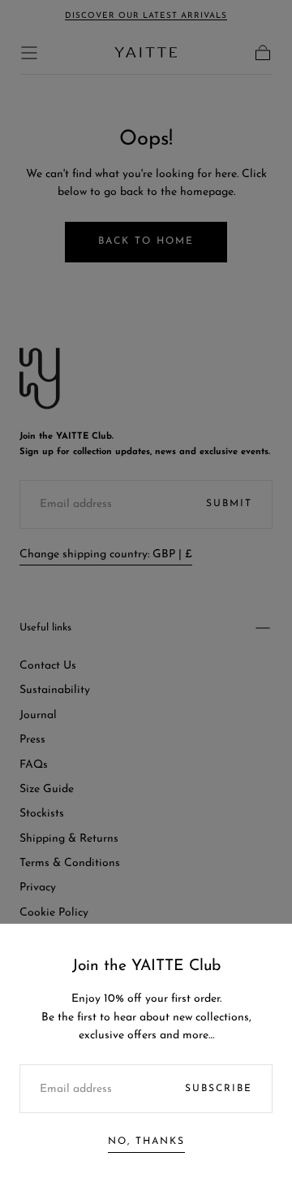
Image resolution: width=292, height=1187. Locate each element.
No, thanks (146, 1141)
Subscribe (218, 1089)
